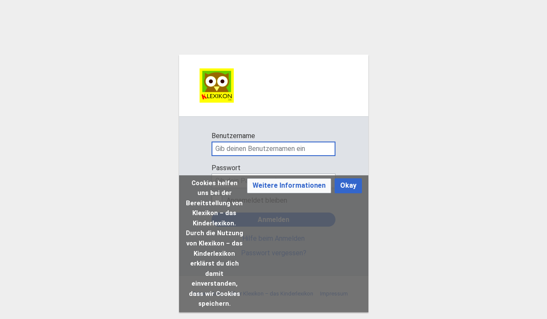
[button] (289, 185)
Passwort (226, 168)
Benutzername (233, 136)
